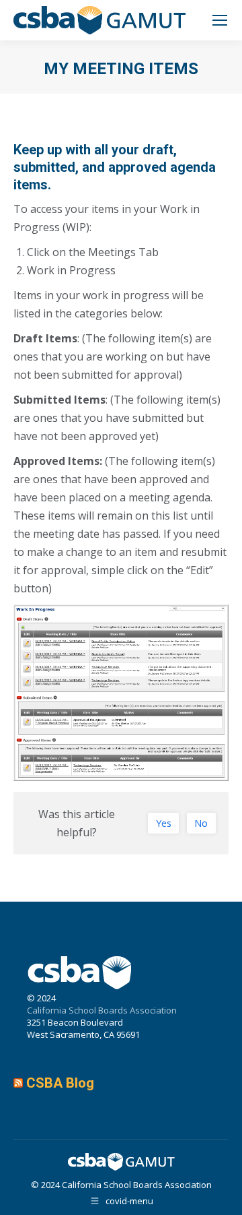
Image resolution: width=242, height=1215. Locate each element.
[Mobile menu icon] (220, 20)
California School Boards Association (102, 1010)
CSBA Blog (60, 1083)
